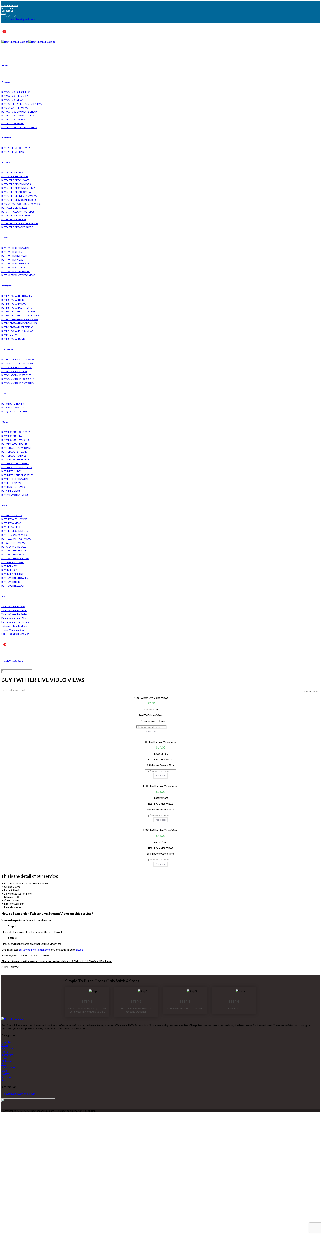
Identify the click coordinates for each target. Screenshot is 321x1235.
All (318, 691)
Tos (3, 1064)
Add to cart (151, 731)
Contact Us (7, 10)
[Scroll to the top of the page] (2, 1113)
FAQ (3, 13)
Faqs (4, 1057)
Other (4, 1045)
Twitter (5, 1073)
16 (313, 691)
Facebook (7, 1048)
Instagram (7, 1054)
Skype (79, 949)
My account (7, 8)
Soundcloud (8, 1067)
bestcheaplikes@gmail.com (19, 19)
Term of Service (9, 16)
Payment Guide (9, 5)
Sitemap (6, 1076)
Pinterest (6, 1061)
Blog (4, 1070)
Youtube (6, 1042)
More (4, 1051)
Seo (3, 1080)
